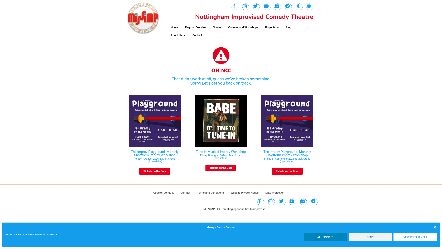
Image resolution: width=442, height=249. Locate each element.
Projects (270, 27)
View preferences (415, 237)
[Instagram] (245, 6)
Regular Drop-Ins (195, 27)
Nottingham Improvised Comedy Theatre (254, 17)
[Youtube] (267, 6)
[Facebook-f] (235, 6)
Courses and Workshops (243, 27)
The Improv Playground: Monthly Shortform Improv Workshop (155, 153)
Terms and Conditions (210, 192)
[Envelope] (277, 6)
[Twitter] (256, 6)
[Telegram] (288, 6)
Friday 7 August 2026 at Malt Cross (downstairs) (155, 160)
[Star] (309, 6)
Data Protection (274, 192)
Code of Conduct (163, 192)
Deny (370, 237)
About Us (176, 35)
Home (174, 27)
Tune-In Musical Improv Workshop (221, 152)
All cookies (325, 237)
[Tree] (299, 6)
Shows (217, 27)
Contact (197, 35)
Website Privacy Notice (244, 192)
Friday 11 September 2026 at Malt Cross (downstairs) (287, 160)
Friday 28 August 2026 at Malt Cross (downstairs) (221, 157)
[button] (435, 227)
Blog (288, 27)
